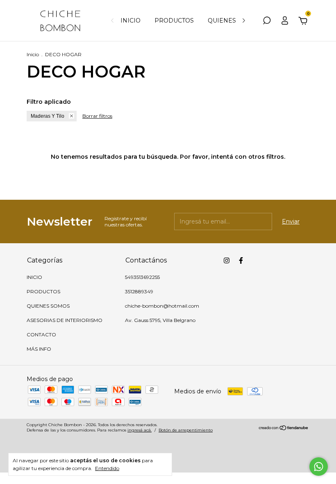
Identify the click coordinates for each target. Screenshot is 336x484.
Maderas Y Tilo (47, 116)
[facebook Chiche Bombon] (241, 260)
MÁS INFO (39, 349)
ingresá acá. (139, 430)
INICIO (130, 20)
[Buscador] (267, 22)
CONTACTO (41, 334)
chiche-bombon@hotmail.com (162, 306)
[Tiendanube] (283, 428)
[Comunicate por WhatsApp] (318, 466)
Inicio (33, 54)
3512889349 (139, 291)
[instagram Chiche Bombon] (226, 260)
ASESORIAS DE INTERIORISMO (64, 320)
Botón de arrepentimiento (186, 430)
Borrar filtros (97, 116)
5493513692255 (142, 277)
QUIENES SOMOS (234, 20)
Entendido (107, 468)
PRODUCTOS (174, 20)
